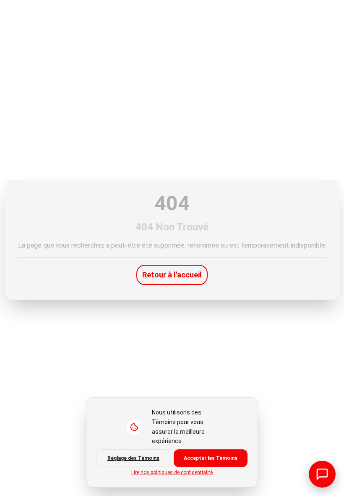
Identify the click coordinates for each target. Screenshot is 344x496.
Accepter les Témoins (210, 458)
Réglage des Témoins (133, 458)
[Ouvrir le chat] (322, 474)
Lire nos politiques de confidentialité (172, 472)
